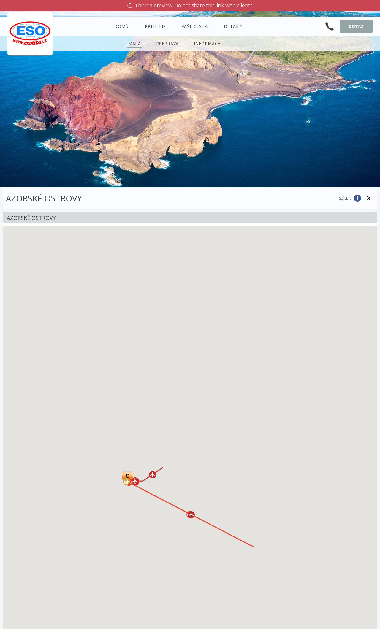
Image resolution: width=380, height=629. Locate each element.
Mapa (134, 43)
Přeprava (167, 43)
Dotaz (356, 26)
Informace (207, 43)
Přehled (155, 26)
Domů (121, 26)
